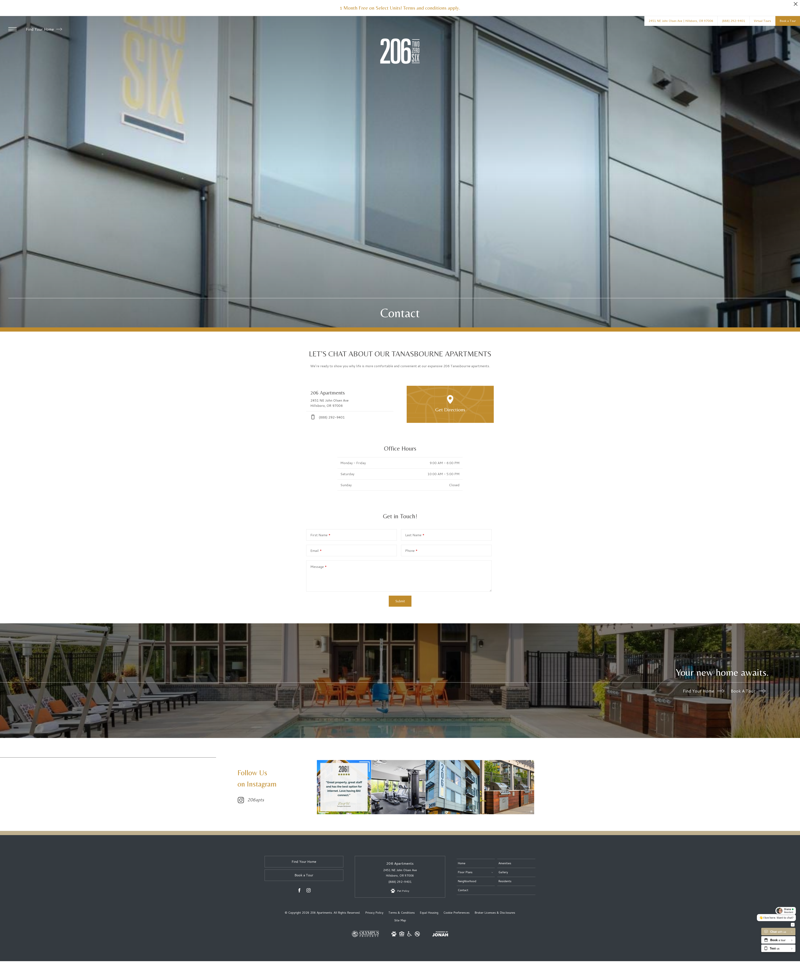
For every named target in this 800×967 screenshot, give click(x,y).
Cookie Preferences (456, 913)
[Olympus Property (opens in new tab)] (365, 936)
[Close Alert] (795, 5)
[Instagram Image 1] (344, 787)
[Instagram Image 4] (507, 787)
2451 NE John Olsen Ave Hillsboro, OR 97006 (400, 872)
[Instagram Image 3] (453, 787)
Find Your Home (40, 29)
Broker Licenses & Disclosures (495, 913)
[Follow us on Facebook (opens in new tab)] (299, 891)
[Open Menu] (12, 29)
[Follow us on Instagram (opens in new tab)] (308, 891)
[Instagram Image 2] (398, 787)
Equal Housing (429, 913)
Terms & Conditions (401, 913)
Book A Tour (743, 691)
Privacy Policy (374, 913)
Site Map (400, 920)
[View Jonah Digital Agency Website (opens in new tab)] (440, 934)
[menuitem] (476, 863)
